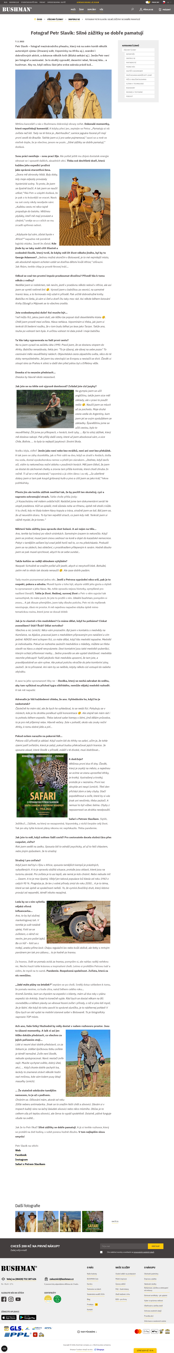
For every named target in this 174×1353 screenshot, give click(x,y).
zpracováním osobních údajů (144, 1252)
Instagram (21, 1159)
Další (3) (115, 1221)
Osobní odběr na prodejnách (126, 1274)
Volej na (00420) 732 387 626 (21, 1279)
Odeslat (156, 1246)
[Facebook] (3, 1299)
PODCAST (42, 2)
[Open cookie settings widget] (4, 1349)
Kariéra (89, 1284)
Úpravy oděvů (120, 1284)
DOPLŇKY (92, 9)
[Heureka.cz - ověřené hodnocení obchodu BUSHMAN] (48, 1299)
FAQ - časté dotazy (122, 1289)
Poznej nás (130, 67)
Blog (5, 2)
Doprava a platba (150, 1279)
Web (18, 1150)
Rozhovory (130, 88)
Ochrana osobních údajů (152, 1311)
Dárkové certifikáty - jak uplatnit (155, 1295)
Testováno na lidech (94, 1289)
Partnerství (131, 63)
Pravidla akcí (148, 1316)
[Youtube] (18, 1299)
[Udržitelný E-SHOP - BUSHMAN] (57, 1299)
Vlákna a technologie (135, 84)
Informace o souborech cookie (155, 1321)
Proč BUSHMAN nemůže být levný (139, 75)
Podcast (129, 96)
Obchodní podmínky (151, 1274)
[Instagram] (11, 1299)
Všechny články (130, 50)
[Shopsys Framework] (98, 1349)
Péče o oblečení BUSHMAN (136, 79)
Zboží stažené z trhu (123, 1294)
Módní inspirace (121, 1279)
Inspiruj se (130, 58)
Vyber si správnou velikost (153, 1300)
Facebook (21, 1155)
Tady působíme (88, 1331)
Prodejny (153, 2)
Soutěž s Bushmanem (134, 71)
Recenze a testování (134, 92)
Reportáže (130, 54)
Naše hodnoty (92, 1274)
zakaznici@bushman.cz (62, 1279)
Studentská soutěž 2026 (29, 2)
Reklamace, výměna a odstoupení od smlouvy (156, 1289)
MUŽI (73, 9)
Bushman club (14, 2)
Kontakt (90, 1309)
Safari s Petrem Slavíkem (30, 1164)
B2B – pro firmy (121, 1299)
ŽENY (81, 9)
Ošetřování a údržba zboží (153, 1306)
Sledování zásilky (150, 1284)
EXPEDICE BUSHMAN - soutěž (57, 2)
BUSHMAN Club (92, 1279)
